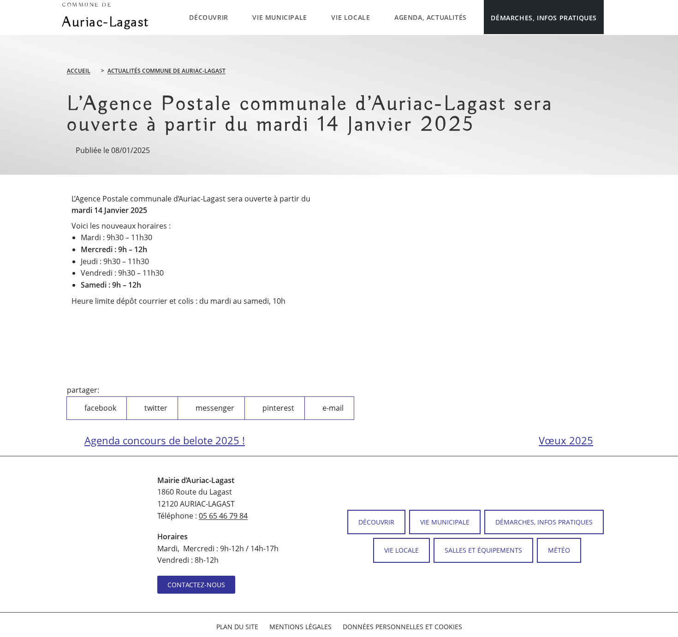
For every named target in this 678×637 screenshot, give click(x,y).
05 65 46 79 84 (223, 516)
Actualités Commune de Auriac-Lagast (166, 71)
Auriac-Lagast (105, 16)
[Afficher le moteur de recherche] (613, 17)
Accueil (78, 71)
